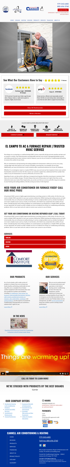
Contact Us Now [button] (63, 10)
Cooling (17, 20)
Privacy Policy (15, 456)
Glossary (13, 463)
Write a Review (35, 113)
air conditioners (13, 293)
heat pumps (22, 293)
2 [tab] (36, 72)
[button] (35, 237)
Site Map (12, 459)
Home (12, 20)
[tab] (35, 237)
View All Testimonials (35, 108)
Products (36, 20)
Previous (1, 47)
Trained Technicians (10, 416)
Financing (50, 20)
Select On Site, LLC (52, 458)
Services (43, 20)
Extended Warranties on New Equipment (27, 413)
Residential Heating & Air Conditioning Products (10, 405)
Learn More (7, 307)
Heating (23, 20)
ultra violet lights (14, 299)
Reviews (29, 20)
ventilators (23, 299)
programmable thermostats (17, 295)
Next (68, 47)
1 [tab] (34, 72)
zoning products (8, 300)
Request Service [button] (52, 135)
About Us (57, 20)
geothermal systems (18, 297)
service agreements (57, 300)
